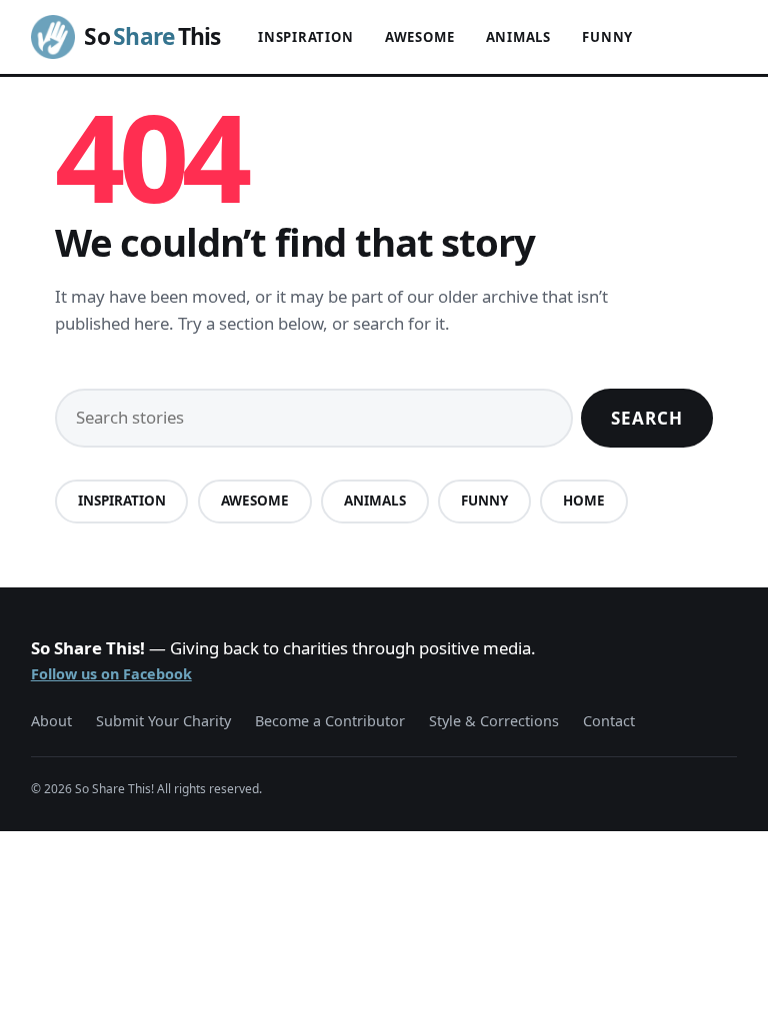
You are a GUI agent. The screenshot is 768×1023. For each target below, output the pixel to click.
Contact (609, 720)
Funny (607, 37)
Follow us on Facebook (111, 673)
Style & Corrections (494, 720)
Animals (519, 37)
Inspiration (306, 37)
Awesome (420, 37)
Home (584, 501)
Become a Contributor (330, 720)
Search (646, 418)
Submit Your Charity (163, 720)
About (51, 720)
